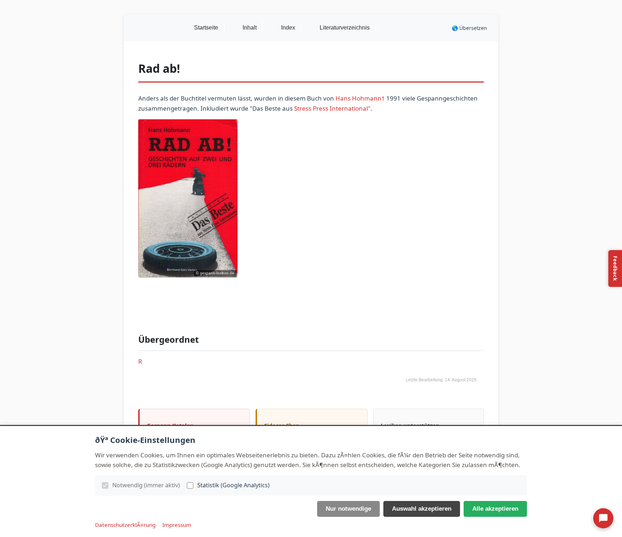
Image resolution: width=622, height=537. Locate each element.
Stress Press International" (332, 108)
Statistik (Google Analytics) (233, 485)
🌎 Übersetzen (469, 28)
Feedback (615, 268)
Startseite (206, 28)
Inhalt (250, 28)
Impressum (176, 524)
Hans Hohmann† (360, 98)
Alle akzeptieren (495, 508)
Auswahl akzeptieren (421, 508)
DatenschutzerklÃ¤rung (125, 524)
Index (288, 28)
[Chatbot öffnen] (603, 518)
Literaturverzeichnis (345, 28)
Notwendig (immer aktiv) (146, 485)
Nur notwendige (348, 508)
